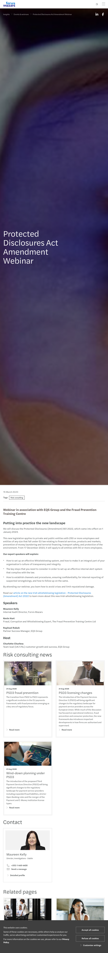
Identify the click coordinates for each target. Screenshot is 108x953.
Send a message (19, 869)
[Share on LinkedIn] (97, 14)
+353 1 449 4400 (19, 865)
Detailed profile (17, 875)
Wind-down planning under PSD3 (25, 775)
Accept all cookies (90, 929)
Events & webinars (21, 14)
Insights (6, 14)
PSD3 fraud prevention (22, 692)
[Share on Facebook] (103, 14)
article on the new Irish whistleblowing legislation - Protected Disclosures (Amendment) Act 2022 (47, 594)
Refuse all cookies (90, 938)
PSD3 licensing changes (75, 692)
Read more (14, 729)
